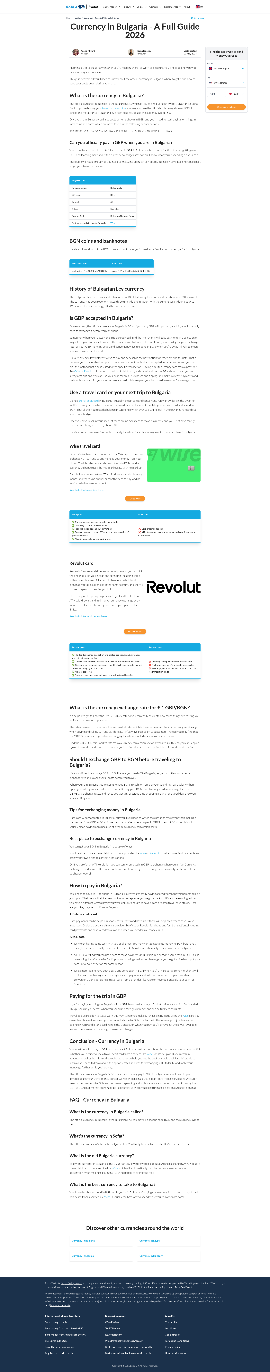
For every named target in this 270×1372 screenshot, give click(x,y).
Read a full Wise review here (86, 490)
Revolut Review (113, 1334)
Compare (153, 6)
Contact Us (171, 1322)
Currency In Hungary (151, 1255)
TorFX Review (112, 1328)
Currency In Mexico (83, 1255)
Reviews (127, 6)
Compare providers (226, 107)
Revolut (89, 371)
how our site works (60, 1305)
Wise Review (112, 1322)
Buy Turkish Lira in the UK (59, 1353)
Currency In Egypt (150, 1240)
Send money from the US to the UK (64, 1328)
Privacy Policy (172, 1346)
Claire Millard (88, 50)
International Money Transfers (62, 1316)
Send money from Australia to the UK (65, 1334)
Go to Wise (135, 498)
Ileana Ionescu (144, 50)
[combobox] (226, 68)
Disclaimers (199, 18)
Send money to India (56, 1322)
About (187, 6)
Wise (112, 223)
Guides (140, 6)
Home (68, 18)
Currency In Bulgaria (83, 1240)
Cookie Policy (172, 1334)
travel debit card (89, 400)
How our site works (175, 1353)
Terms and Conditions (177, 1340)
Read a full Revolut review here (88, 616)
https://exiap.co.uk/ (71, 1283)
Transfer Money (109, 6)
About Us (170, 1316)
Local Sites (171, 1328)
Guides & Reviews (115, 1316)
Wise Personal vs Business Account (124, 1340)
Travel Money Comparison (59, 1346)
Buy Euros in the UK (56, 1340)
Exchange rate (171, 6)
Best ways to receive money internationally (128, 1346)
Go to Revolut (135, 631)
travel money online (114, 108)
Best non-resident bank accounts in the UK (128, 1353)
